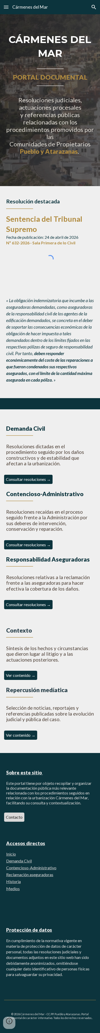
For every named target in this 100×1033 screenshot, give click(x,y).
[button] (6, 7)
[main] (50, 100)
